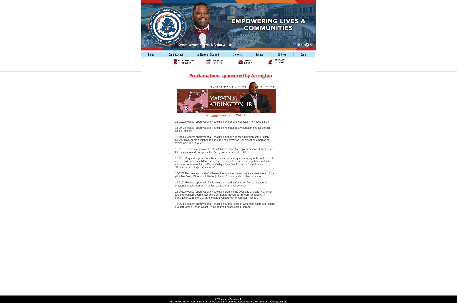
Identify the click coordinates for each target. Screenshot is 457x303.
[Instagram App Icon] (303, 45)
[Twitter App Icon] (298, 45)
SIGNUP (248, 63)
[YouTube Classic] (307, 45)
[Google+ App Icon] (311, 45)
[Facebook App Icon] (294, 45)
